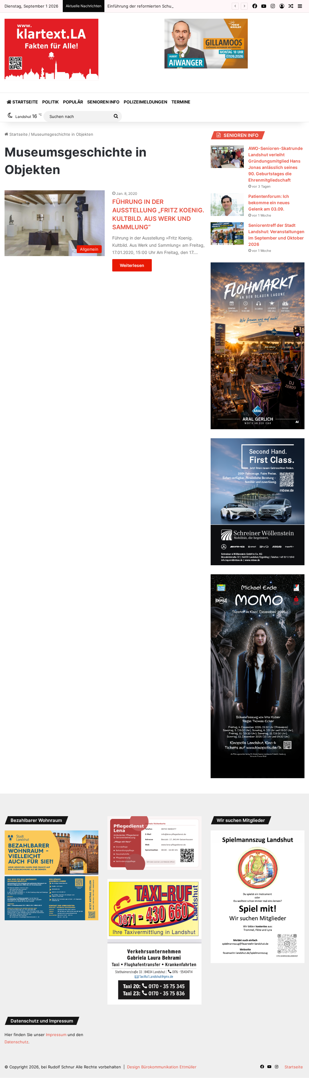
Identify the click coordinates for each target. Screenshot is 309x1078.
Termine (180, 101)
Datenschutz (16, 1041)
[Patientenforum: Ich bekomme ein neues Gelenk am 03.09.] (227, 204)
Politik (50, 101)
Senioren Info (103, 101)
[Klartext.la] (51, 50)
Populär (73, 101)
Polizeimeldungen (145, 101)
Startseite (24, 101)
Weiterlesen (132, 265)
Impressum (56, 1034)
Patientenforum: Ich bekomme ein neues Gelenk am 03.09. (269, 202)
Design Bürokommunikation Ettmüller (161, 1066)
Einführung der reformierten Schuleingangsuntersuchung (161, 6)
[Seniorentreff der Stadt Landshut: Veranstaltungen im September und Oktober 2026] (227, 233)
